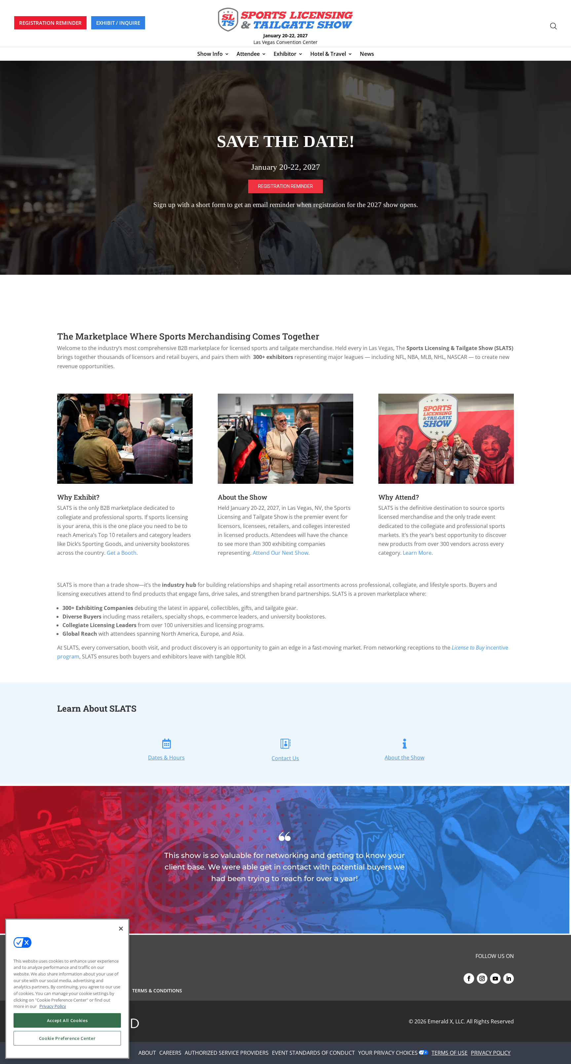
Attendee (248, 54)
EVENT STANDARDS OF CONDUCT (313, 1052)
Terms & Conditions (157, 991)
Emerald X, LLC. (446, 1021)
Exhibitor (285, 54)
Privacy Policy (52, 1006)
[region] (285, 168)
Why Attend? (398, 497)
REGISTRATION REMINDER (50, 22)
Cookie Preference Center (67, 1038)
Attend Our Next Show (280, 552)
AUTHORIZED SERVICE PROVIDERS (227, 1052)
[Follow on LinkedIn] (508, 978)
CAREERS (170, 1052)
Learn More (417, 552)
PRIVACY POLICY (491, 1052)
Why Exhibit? (78, 497)
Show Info (210, 54)
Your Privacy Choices (388, 1052)
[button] (285, 168)
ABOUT (147, 1052)
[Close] (121, 928)
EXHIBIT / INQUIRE (118, 22)
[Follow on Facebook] (469, 978)
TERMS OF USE (450, 1052)
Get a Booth (121, 552)
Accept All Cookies (67, 1020)
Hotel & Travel (328, 54)
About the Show (242, 497)
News (367, 54)
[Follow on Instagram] (482, 978)
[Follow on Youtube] (495, 978)
